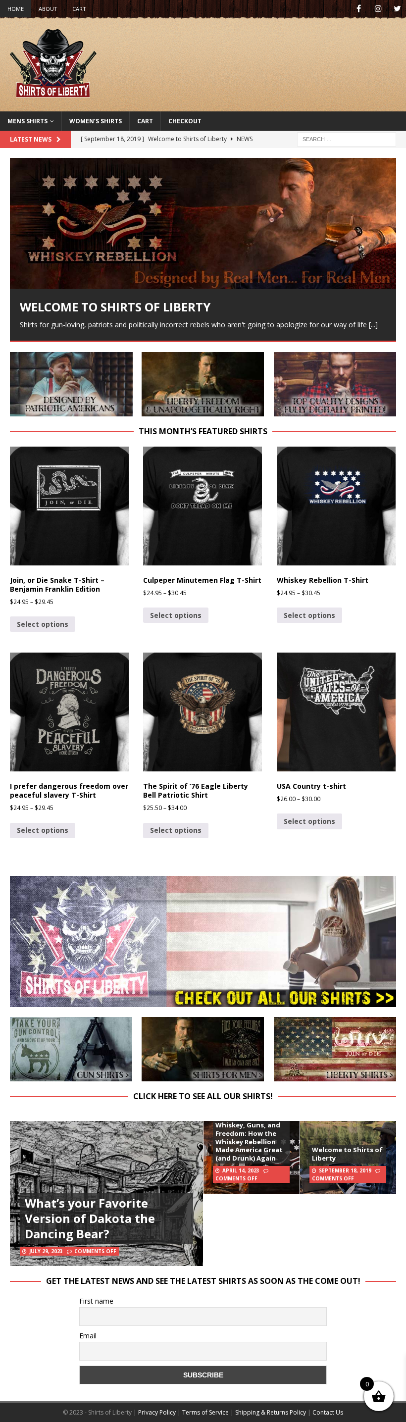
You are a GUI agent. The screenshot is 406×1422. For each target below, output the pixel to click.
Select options (42, 624)
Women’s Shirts (95, 121)
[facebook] (358, 8)
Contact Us (327, 1412)
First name (96, 1301)
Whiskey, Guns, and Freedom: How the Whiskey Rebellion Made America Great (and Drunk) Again (249, 1141)
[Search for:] (346, 138)
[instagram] (378, 8)
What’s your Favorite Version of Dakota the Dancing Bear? (90, 1218)
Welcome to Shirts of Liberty (347, 1154)
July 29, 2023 (46, 1251)
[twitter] (397, 8)
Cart (79, 8)
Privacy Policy (157, 1412)
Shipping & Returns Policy (270, 1412)
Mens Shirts (27, 121)
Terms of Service (205, 1412)
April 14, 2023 (240, 1170)
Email (88, 1335)
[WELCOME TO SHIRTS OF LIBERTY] (203, 223)
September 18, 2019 (345, 1170)
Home (15, 8)
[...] (373, 324)
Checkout (185, 121)
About (48, 8)
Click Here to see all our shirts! (203, 1096)
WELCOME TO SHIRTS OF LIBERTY (115, 307)
